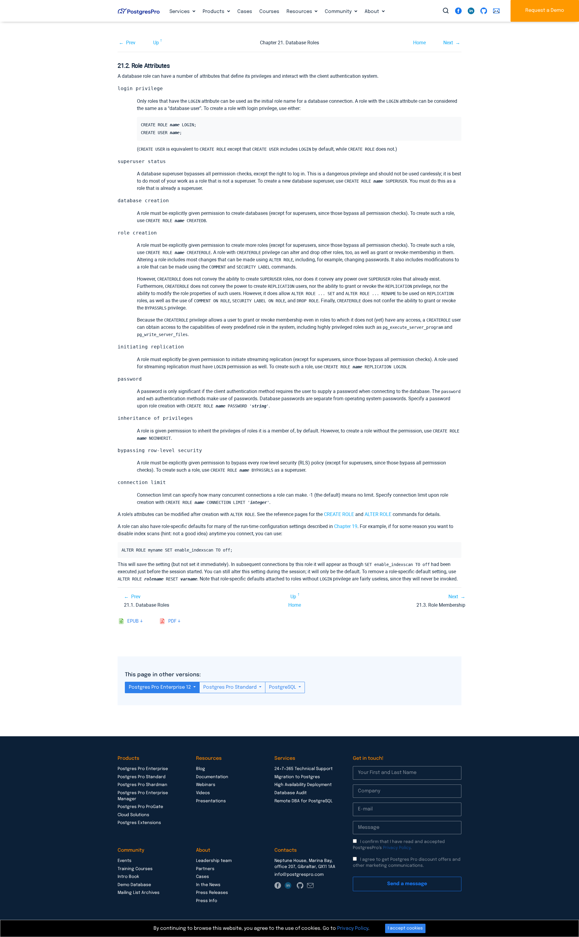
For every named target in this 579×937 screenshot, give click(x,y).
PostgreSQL (283, 687)
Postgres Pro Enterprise (143, 769)
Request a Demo (544, 10)
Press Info (206, 901)
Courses (269, 11)
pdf (172, 621)
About (372, 11)
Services (180, 11)
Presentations (211, 801)
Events (124, 861)
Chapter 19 (345, 526)
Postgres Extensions (139, 823)
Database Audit (290, 793)
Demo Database (134, 885)
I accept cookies (405, 928)
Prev (130, 43)
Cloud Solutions (133, 815)
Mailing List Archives (139, 893)
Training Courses (135, 869)
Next (448, 43)
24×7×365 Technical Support (303, 769)
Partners (205, 869)
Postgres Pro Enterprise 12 (160, 687)
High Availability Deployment (303, 785)
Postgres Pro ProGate (140, 807)
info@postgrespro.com (299, 875)
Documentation (212, 777)
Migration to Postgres (297, 777)
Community (339, 11)
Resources (299, 11)
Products (214, 11)
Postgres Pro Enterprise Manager (143, 796)
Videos (203, 793)
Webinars (205, 785)
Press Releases (212, 893)
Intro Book (128, 877)
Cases (244, 11)
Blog (200, 769)
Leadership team (214, 861)
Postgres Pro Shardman (142, 785)
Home (419, 43)
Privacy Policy (396, 848)
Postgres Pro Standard (230, 687)
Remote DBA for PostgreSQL (303, 801)
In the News (208, 885)
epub (133, 621)
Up (156, 43)
